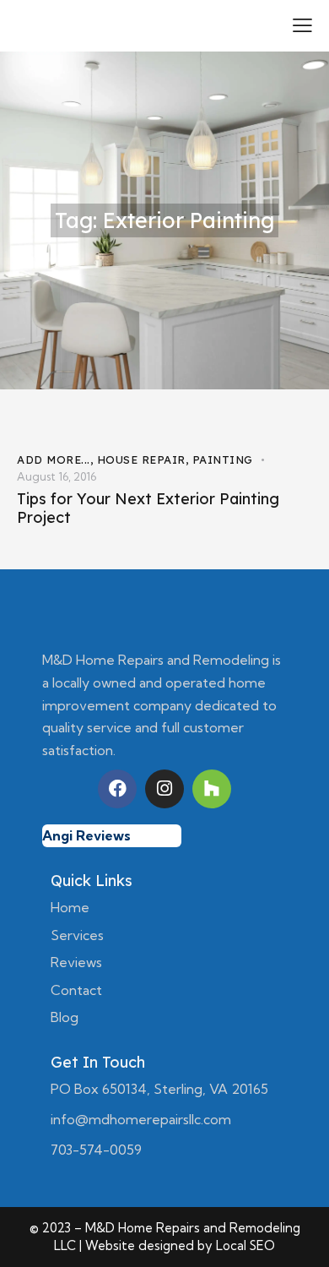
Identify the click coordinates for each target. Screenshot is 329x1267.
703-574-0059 (96, 1149)
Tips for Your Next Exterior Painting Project (148, 508)
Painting (222, 459)
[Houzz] (211, 788)
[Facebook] (117, 788)
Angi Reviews (86, 835)
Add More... (53, 459)
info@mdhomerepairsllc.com (141, 1119)
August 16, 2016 (56, 476)
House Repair (141, 459)
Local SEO (245, 1245)
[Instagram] (164, 788)
